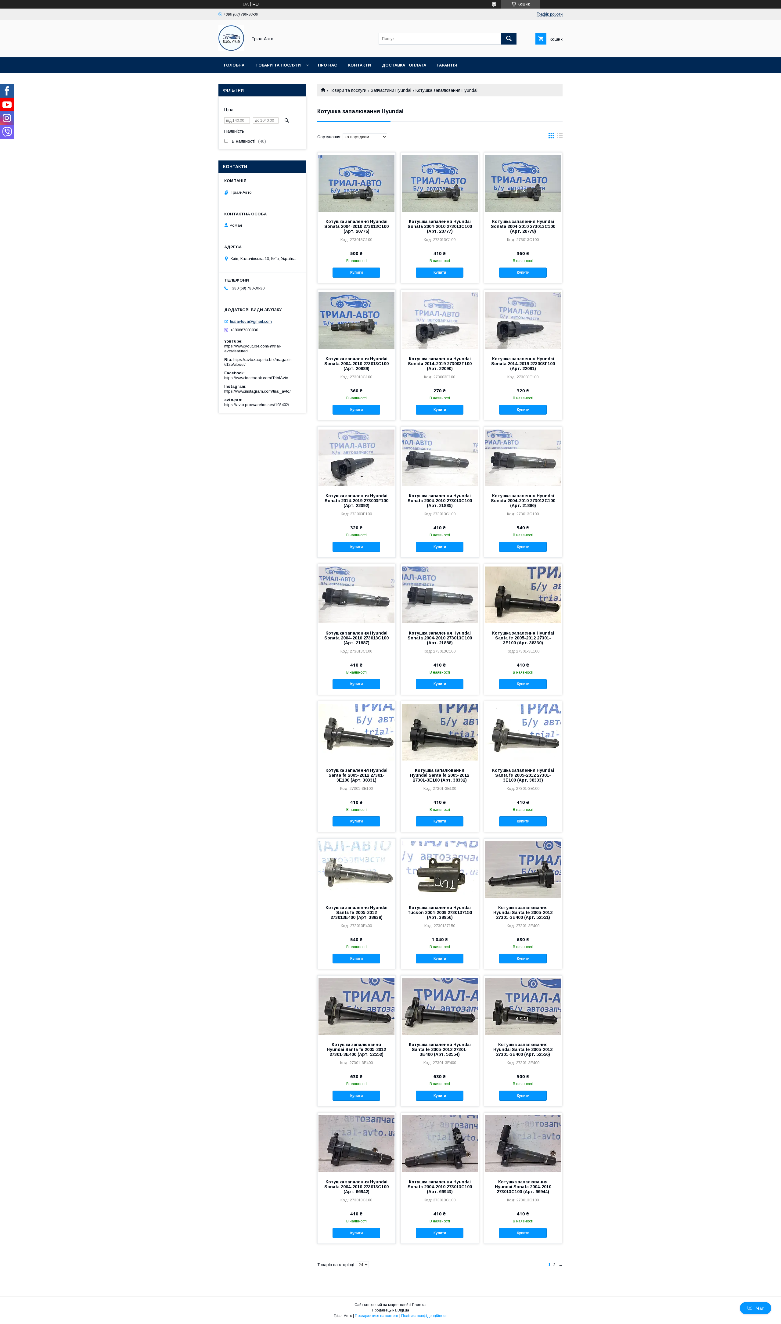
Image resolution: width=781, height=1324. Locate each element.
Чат (760, 1308)
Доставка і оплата (404, 65)
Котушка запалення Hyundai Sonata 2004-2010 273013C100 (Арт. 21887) (356, 638)
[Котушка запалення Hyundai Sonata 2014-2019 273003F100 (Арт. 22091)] (523, 320)
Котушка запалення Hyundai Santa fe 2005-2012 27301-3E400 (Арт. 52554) (440, 1049)
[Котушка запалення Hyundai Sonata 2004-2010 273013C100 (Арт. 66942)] (356, 1143)
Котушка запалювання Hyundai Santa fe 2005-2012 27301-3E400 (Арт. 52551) (522, 912)
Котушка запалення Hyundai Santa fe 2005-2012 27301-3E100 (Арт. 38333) (523, 775)
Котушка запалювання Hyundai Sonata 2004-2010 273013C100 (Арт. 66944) (523, 1186)
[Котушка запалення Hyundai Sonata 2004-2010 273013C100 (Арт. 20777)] (440, 183)
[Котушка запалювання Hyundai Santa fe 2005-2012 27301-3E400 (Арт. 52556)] (523, 1006)
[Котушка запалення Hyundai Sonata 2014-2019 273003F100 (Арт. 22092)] (356, 457)
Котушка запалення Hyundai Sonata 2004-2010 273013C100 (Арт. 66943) (440, 1186)
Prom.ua (419, 1305)
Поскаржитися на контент (376, 1316)
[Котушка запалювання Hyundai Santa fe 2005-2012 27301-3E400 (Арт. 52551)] (523, 869)
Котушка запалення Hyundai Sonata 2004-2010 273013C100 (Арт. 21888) (440, 638)
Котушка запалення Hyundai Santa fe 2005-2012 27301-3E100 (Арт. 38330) (523, 638)
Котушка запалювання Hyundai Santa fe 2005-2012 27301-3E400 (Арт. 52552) (356, 1049)
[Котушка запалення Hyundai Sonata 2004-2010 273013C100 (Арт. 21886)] (523, 457)
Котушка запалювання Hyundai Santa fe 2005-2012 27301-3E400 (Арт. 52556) (522, 1049)
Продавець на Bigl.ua (390, 1310)
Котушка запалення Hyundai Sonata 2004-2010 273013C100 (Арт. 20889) (356, 363)
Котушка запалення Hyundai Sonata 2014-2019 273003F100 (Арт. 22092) (356, 500)
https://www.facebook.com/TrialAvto (256, 378)
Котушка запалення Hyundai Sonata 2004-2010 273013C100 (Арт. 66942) (356, 1186)
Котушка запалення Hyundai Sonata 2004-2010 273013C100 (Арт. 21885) (440, 500)
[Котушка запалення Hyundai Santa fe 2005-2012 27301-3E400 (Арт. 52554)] (440, 1006)
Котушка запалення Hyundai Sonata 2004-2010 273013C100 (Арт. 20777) (440, 226)
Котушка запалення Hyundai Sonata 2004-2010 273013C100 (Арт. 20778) (523, 226)
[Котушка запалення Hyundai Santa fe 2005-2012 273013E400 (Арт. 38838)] (356, 869)
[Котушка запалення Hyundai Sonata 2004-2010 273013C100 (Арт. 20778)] (523, 183)
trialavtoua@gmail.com (251, 321)
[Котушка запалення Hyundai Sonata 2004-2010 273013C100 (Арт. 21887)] (356, 594)
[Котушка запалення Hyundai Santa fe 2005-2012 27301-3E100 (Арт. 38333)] (523, 731)
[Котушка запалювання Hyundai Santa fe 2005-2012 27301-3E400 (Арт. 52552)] (356, 1006)
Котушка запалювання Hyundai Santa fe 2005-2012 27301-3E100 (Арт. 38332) (439, 775)
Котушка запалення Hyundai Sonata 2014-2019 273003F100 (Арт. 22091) (523, 363)
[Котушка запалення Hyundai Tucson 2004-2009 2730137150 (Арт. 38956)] (440, 869)
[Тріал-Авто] (231, 49)
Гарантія (447, 65)
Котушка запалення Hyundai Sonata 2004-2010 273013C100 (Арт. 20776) (356, 226)
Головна (234, 65)
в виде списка (560, 137)
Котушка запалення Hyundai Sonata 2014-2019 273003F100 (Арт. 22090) (440, 363)
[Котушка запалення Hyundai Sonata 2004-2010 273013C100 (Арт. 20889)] (356, 320)
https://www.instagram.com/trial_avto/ (257, 391)
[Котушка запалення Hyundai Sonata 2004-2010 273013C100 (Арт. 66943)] (440, 1143)
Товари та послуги (278, 65)
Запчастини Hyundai (391, 90)
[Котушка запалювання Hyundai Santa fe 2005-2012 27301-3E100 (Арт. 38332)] (440, 731)
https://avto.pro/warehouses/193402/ (256, 404)
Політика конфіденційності (424, 1316)
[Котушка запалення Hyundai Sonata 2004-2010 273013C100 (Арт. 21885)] (440, 457)
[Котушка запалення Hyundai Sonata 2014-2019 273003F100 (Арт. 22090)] (440, 320)
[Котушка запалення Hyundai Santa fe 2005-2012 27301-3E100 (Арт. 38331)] (356, 731)
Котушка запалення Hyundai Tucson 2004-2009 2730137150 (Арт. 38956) (440, 912)
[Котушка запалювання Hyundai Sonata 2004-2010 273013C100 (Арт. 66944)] (523, 1143)
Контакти (359, 65)
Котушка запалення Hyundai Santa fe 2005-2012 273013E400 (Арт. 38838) (356, 912)
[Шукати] (508, 39)
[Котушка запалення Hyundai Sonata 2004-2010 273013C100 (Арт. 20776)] (356, 183)
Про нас (327, 65)
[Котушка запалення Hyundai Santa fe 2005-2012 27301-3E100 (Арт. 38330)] (523, 594)
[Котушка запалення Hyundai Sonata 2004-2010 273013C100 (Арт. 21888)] (440, 594)
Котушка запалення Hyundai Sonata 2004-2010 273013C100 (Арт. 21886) (523, 500)
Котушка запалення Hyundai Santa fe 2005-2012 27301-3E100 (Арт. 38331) (356, 775)
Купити (356, 272)
